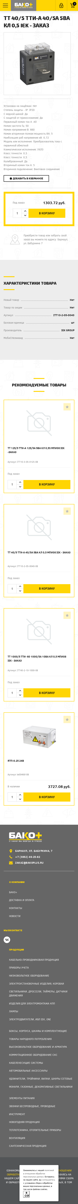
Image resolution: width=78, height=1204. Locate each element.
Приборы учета (19, 967)
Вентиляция (17, 1138)
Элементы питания (21, 1098)
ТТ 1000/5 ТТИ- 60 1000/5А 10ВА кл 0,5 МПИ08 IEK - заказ (37, 658)
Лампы (13, 1011)
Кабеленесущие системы (26, 1063)
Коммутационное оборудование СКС (33, 1055)
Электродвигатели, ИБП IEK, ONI (30, 1019)
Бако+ (13, 892)
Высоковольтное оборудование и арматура (38, 1046)
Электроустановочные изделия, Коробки (36, 983)
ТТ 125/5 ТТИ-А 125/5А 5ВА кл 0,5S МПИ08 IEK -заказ (36, 450)
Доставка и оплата (21, 900)
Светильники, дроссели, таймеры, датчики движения (38, 993)
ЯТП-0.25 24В (16, 760)
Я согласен (27, 1194)
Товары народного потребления (30, 1039)
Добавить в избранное (27, 178)
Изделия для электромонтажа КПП (32, 1003)
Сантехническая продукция (27, 1146)
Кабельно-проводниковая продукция (34, 959)
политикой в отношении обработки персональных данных (38, 1173)
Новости (14, 916)
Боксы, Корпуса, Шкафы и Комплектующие (38, 1031)
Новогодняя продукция (24, 1122)
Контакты (15, 908)
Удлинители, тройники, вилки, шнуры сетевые (40, 1078)
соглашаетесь (48, 1179)
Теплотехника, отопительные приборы (35, 1130)
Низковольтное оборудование (29, 975)
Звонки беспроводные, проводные (32, 1106)
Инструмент (17, 1114)
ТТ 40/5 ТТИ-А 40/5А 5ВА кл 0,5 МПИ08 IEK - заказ (39, 552)
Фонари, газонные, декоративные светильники (41, 1086)
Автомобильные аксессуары (28, 1070)
